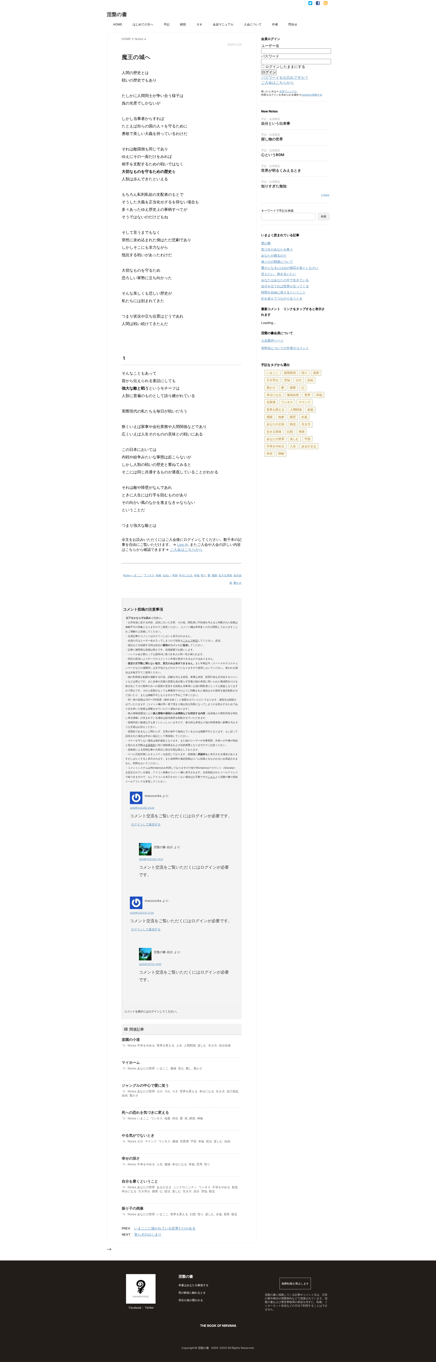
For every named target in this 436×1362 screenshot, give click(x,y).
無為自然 (293, 395)
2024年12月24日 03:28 (142, 807)
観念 (212, 1191)
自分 (196, 1191)
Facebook (134, 1307)
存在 (175, 1118)
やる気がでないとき (138, 1135)
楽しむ (202, 1045)
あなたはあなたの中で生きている (285, 280)
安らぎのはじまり (147, 1234)
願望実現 (290, 373)
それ (167, 1091)
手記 (167, 24)
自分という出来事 (275, 123)
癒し (189, 1068)
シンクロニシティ (185, 1187)
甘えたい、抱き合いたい (278, 274)
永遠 (219, 1214)
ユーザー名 (270, 45)
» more (325, 194)
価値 (173, 1068)
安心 (181, 1068)
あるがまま (164, 1187)
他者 (158, 575)
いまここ (136, 575)
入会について (253, 24)
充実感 (184, 1141)
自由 (125, 1095)
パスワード (270, 56)
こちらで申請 (190, 640)
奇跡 (175, 575)
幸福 (196, 575)
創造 (235, 1187)
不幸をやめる (146, 1045)
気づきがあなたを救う (277, 249)
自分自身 (225, 1045)
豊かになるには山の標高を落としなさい (289, 268)
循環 (155, 1191)
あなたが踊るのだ (274, 255)
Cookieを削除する (311, 94)
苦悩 (204, 1191)
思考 (199, 1164)
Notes (127, 575)
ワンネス (149, 575)
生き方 (212, 1045)
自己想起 (232, 1091)
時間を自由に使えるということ (283, 292)
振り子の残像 (133, 1208)
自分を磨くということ (140, 1181)
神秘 (200, 1118)
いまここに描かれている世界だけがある (165, 1228)
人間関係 (190, 1045)
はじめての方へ (143, 24)
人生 (179, 1045)
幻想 (193, 1214)
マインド (151, 1141)
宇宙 (193, 1141)
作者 (275, 24)
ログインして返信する (146, 824)
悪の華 (266, 243)
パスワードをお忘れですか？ (284, 77)
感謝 (214, 575)
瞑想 (183, 24)
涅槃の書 (117, 14)
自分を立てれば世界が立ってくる (285, 286)
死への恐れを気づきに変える (145, 1112)
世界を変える (165, 1045)
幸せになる (186, 575)
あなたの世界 (146, 1068)
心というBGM (272, 154)
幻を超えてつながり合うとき (281, 298)
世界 (307, 395)
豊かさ (237, 582)
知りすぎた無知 (274, 186)
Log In (182, 544)
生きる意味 (225, 575)
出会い (167, 575)
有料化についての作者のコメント (285, 348)
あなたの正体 (275, 424)
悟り (203, 575)
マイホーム (131, 1062)
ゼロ (160, 1091)
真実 (227, 1214)
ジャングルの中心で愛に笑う (145, 1085)
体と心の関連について (277, 261)
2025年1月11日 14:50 (150, 964)
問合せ (292, 24)
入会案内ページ (272, 340)
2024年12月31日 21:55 (142, 912)
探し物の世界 (272, 139)
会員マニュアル (223, 24)
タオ (199, 24)
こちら (211, 776)
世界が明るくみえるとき (281, 170)
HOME (117, 24)
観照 (293, 417)
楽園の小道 (131, 1039)
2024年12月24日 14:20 (151, 859)
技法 (209, 1141)
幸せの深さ (131, 1158)
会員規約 (150, 745)
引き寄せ (144, 1191)
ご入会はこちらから (186, 549)
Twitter (149, 1307)
